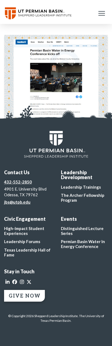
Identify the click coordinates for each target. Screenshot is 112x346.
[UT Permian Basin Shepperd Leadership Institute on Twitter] (29, 282)
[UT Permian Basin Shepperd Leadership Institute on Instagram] (21, 282)
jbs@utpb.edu (17, 202)
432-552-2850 (18, 181)
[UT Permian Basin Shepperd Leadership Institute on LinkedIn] (7, 282)
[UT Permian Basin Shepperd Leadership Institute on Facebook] (14, 282)
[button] (101, 13)
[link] (56, 144)
